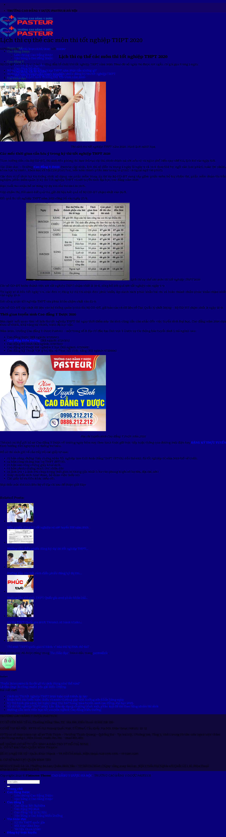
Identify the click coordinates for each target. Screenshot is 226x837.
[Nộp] (8, 786)
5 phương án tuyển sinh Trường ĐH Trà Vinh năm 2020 (46, 77)
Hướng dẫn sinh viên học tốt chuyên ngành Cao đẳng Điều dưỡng (54, 709)
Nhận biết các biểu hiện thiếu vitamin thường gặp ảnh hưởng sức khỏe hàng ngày (65, 699)
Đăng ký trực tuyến (22, 832)
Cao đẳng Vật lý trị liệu (30, 812)
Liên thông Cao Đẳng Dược (33, 55)
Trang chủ (15, 788)
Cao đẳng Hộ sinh (26, 68)
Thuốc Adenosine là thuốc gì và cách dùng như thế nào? (40, 683)
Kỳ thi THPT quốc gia (29, 822)
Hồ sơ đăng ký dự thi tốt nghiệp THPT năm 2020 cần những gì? (52, 70)
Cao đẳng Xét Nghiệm (29, 805)
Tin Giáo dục (6, 31)
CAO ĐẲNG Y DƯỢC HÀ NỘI (71, 775)
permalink (100, 653)
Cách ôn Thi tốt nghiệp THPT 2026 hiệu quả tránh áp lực (47, 696)
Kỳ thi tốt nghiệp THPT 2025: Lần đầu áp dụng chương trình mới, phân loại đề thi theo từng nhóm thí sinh (82, 706)
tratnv (61, 49)
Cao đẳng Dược (18, 51)
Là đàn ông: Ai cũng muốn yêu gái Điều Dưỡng (33, 686)
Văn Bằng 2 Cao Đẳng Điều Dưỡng (38, 815)
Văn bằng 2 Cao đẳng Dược (33, 58)
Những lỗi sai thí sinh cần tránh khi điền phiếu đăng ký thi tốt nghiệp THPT (61, 74)
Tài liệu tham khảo (27, 829)
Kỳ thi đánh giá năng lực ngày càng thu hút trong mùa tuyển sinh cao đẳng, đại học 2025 (70, 703)
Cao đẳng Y (15, 61)
